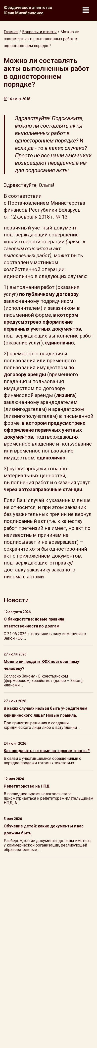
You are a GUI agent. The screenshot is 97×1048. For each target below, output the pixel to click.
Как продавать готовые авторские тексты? (47, 750)
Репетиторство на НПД (26, 786)
